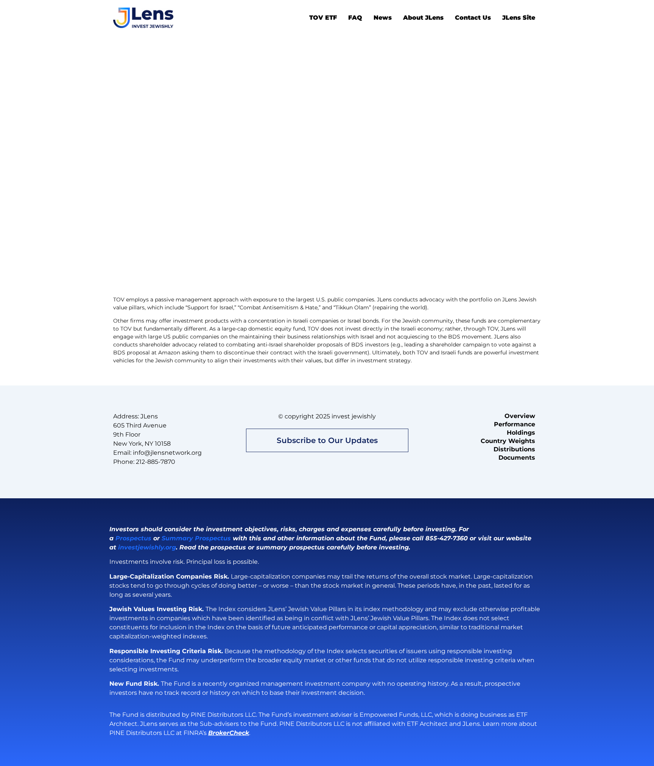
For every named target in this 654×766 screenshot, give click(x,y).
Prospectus (133, 538)
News (383, 17)
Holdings (521, 432)
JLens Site (518, 17)
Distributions (514, 449)
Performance (514, 424)
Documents (516, 457)
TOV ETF (323, 17)
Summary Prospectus (196, 538)
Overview (520, 416)
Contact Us (473, 17)
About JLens (423, 17)
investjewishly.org (147, 547)
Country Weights (508, 441)
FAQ (355, 17)
